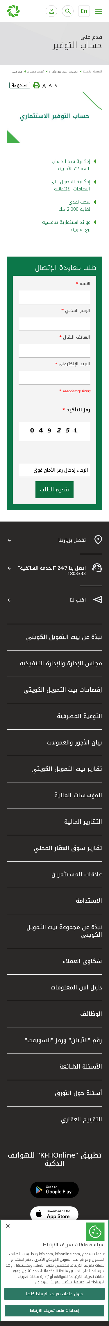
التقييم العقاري (81, 1119)
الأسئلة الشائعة (81, 1066)
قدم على (17, 72)
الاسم (83, 283)
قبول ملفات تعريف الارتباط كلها (54, 1294)
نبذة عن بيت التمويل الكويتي (64, 636)
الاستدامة (89, 900)
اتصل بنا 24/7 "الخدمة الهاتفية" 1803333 (52, 570)
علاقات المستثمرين (76, 874)
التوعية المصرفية (79, 716)
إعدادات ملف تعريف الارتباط (54, 1310)
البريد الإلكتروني (72, 364)
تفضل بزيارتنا (72, 540)
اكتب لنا (77, 600)
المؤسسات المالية (78, 795)
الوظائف (91, 1013)
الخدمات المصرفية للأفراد (63, 72)
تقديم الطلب (54, 490)
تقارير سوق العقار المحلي (68, 847)
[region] (54, 1270)
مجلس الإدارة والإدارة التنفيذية (61, 663)
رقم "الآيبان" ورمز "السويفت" (63, 1040)
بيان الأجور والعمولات (74, 742)
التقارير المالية (83, 821)
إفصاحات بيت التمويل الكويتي (63, 689)
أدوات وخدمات (35, 72)
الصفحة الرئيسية (92, 71)
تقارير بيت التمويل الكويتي (66, 768)
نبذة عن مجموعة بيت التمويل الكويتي (64, 931)
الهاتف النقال (74, 337)
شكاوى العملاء (82, 961)
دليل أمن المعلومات (76, 987)
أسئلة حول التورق (78, 1092)
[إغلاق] (7, 1226)
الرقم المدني (75, 310)
